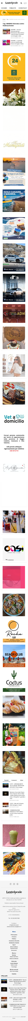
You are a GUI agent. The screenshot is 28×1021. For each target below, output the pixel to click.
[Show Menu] (2, 3)
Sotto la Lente (14, 965)
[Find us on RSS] (17, 884)
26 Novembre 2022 (16, 45)
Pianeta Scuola (14, 948)
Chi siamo (4, 8)
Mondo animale (14, 969)
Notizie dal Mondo (14, 958)
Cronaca (14, 936)
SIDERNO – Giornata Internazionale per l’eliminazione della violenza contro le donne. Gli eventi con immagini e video (17, 33)
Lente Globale (14, 963)
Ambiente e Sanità (14, 942)
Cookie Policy (23, 8)
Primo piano (14, 934)
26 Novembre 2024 (16, 37)
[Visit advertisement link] (14, 13)
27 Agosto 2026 (18, 984)
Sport (14, 944)
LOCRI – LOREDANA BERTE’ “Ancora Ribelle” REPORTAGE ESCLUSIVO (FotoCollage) (17, 785)
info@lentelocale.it (14, 925)
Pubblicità (12, 8)
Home (4, 19)
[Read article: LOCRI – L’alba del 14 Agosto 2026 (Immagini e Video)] (4, 999)
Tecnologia (14, 966)
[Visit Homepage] (11, 3)
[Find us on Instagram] (14, 884)
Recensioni (14, 950)
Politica (14, 938)
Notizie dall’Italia (14, 956)
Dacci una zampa (14, 971)
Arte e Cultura (14, 946)
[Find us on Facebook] (10, 884)
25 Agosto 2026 (18, 994)
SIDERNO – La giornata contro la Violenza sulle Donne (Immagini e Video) (17, 42)
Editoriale (14, 961)
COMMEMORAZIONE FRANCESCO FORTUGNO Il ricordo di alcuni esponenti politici (17, 1006)
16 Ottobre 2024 (18, 1009)
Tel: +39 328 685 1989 (14, 918)
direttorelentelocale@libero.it (14, 926)
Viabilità (14, 974)
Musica (14, 953)
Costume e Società (14, 940)
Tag (7, 19)
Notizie (14, 955)
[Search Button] (21, 3)
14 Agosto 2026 (18, 1001)
